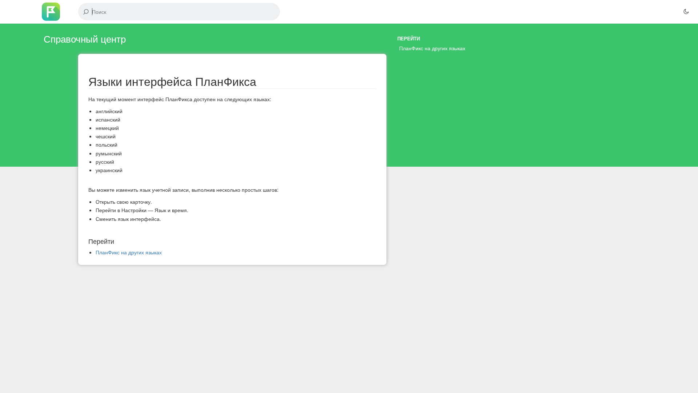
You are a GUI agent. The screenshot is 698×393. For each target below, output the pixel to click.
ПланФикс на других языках (432, 48)
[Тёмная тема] (686, 11)
